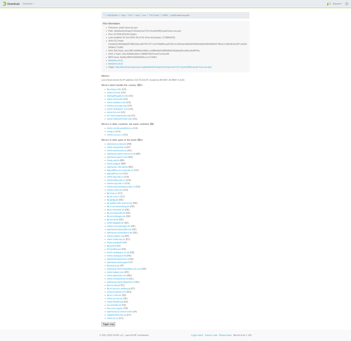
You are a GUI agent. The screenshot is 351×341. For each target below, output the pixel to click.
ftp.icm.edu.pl (113, 285)
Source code (211, 335)
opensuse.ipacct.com (117, 157)
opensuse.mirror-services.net (121, 154)
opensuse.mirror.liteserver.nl (121, 282)
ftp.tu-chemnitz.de (115, 210)
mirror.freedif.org (115, 302)
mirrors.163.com (115, 190)
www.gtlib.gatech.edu (117, 96)
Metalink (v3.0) (115, 60)
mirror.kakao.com (115, 272)
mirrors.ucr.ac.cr (115, 135)
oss (144, 15)
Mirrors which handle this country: (119, 85)
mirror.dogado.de (115, 223)
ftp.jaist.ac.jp (113, 265)
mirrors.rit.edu (114, 92)
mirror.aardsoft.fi (115, 242)
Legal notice (197, 335)
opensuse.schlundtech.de (119, 233)
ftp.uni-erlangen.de (116, 216)
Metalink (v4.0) (115, 64)
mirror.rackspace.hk (116, 256)
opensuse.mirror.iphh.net (119, 229)
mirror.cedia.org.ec (116, 239)
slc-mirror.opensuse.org (118, 115)
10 (141, 85)
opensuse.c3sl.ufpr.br (117, 167)
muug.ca (111, 131)
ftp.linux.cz (112, 193)
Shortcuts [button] (27, 4)
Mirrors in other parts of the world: (119, 140)
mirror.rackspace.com (117, 109)
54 (141, 140)
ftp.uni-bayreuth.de (116, 213)
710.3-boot (154, 15)
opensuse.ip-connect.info (119, 311)
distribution (112, 15)
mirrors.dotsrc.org (115, 236)
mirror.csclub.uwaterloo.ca (120, 128)
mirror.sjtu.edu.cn (115, 177)
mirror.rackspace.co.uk (118, 252)
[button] (329, 4)
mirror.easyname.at (116, 147)
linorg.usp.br (113, 160)
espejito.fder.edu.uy (116, 315)
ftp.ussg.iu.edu (114, 89)
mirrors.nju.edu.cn (116, 183)
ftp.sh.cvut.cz (113, 196)
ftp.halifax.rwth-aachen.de (119, 203)
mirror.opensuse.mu (116, 275)
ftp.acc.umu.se (114, 295)
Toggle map (108, 324)
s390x (165, 15)
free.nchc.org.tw (115, 308)
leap (123, 15)
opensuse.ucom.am (116, 144)
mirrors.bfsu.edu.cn (116, 180)
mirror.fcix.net (113, 112)
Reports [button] (337, 4)
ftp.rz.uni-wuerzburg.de (118, 206)
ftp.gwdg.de (112, 200)
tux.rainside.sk (114, 305)
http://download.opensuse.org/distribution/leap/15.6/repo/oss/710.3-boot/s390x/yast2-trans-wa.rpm (163, 67)
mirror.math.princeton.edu (119, 119)
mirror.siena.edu (115, 99)
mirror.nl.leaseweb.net (118, 279)
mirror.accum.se (115, 298)
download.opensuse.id (118, 259)
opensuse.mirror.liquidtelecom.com (124, 269)
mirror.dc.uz (112, 318)
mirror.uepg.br (114, 163)
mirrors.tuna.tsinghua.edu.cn (121, 187)
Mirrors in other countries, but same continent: (125, 124)
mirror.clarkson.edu (116, 102)
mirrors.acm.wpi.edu (117, 106)
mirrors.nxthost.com (116, 292)
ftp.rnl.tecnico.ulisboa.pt (118, 288)
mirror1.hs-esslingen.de (118, 226)
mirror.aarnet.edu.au (117, 150)
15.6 (130, 15)
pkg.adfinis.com (114, 173)
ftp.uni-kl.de (112, 219)
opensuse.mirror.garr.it (118, 262)
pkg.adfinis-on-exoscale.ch (120, 170)
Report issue (225, 335)
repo (137, 15)
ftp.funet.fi (111, 246)
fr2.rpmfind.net (114, 249)
